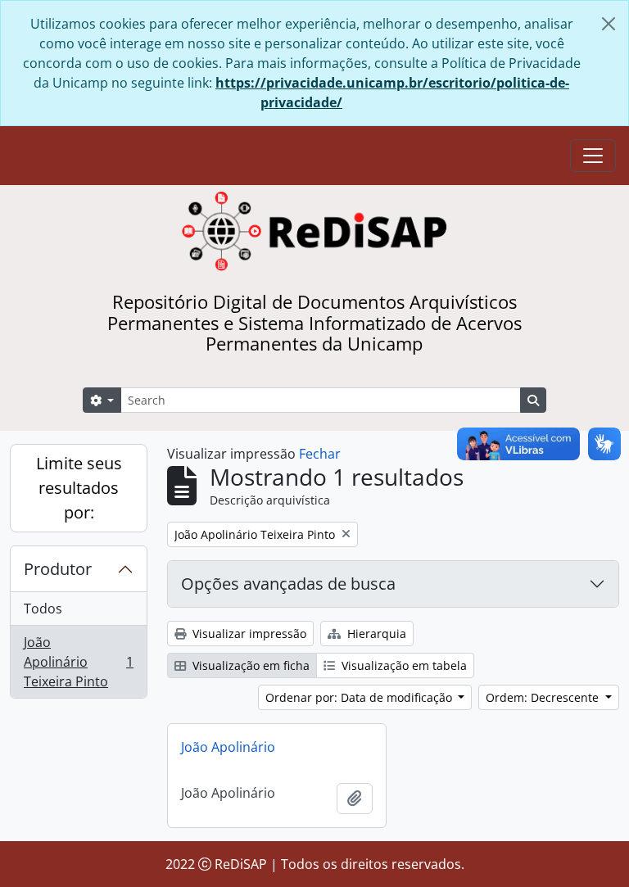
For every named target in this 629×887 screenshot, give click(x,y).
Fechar (320, 454)
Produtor (58, 569)
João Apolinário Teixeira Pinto (78, 661)
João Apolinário (228, 747)
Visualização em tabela (402, 665)
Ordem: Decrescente (544, 697)
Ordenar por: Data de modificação (360, 697)
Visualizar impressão (247, 633)
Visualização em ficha (249, 665)
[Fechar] (608, 24)
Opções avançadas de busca (288, 583)
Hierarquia (375, 633)
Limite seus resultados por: (79, 487)
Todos (43, 609)
